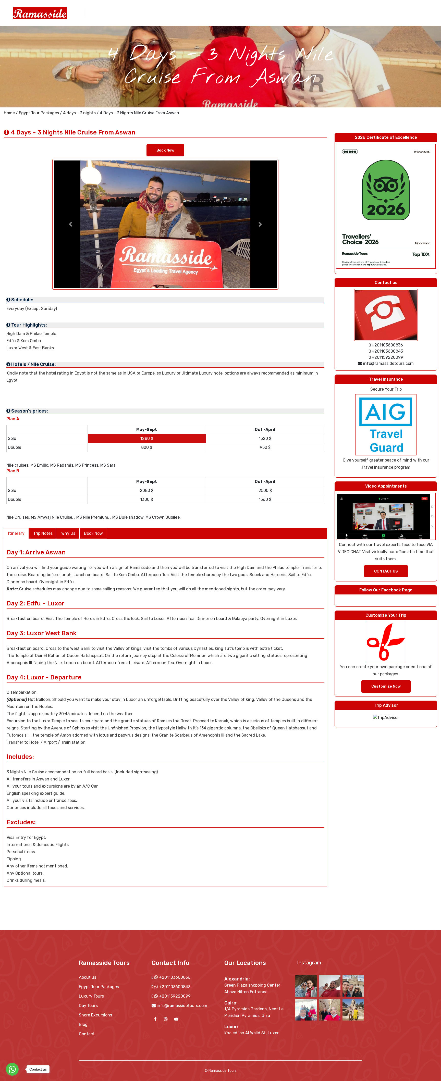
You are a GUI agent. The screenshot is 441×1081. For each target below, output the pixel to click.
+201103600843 (174, 986)
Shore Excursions (308, 12)
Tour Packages (249, 12)
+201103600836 (174, 977)
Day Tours (277, 12)
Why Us (68, 533)
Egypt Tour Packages (39, 112)
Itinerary (16, 533)
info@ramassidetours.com (182, 1005)
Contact (374, 12)
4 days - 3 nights (79, 112)
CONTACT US (386, 571)
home (202, 12)
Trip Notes (43, 533)
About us (222, 12)
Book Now (165, 150)
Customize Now (386, 686)
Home (9, 112)
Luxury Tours (91, 996)
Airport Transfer (345, 12)
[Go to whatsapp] (12, 1069)
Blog (83, 1024)
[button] (70, 224)
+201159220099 (174, 996)
